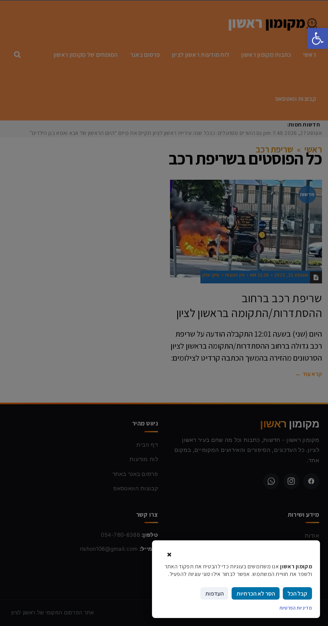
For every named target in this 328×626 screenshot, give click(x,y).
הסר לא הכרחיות (255, 593)
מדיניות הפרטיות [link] (296, 608)
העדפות (214, 593)
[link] (317, 38)
